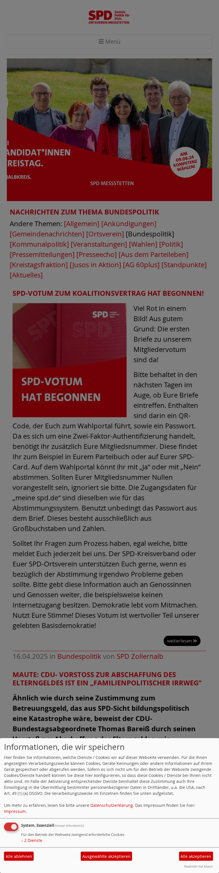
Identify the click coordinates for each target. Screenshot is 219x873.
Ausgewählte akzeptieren (106, 856)
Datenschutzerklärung (111, 805)
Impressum (15, 811)
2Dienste (31, 840)
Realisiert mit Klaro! (198, 866)
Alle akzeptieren (196, 856)
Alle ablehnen (19, 856)
